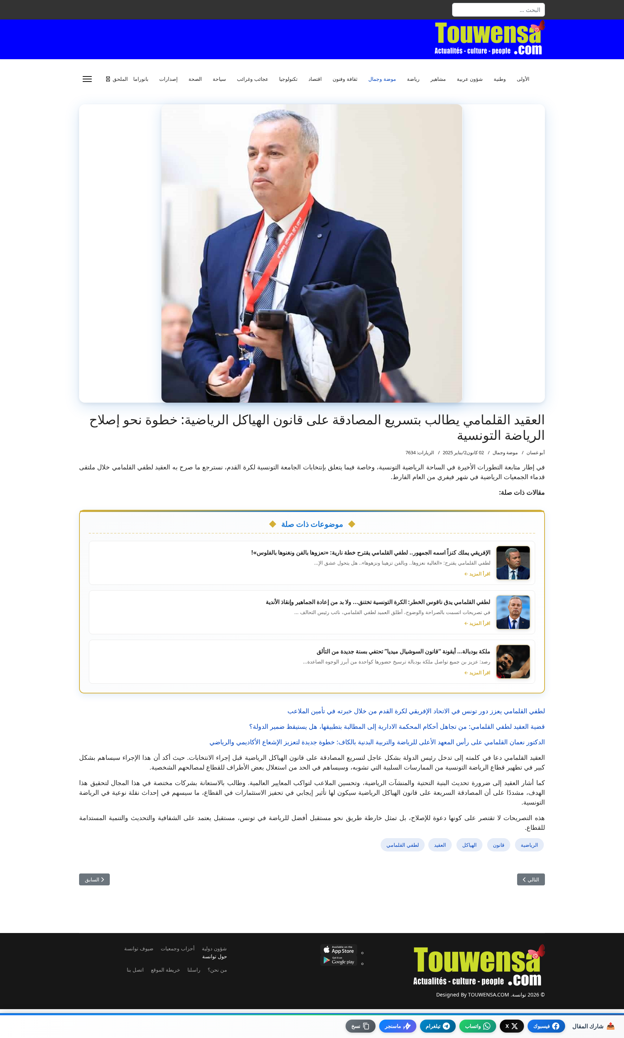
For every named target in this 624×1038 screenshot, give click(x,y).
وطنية (500, 79)
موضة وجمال (382, 79)
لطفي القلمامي (402, 844)
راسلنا (193, 969)
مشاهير (438, 79)
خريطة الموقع (165, 969)
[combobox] (498, 10)
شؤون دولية (214, 948)
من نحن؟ (217, 969)
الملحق (120, 79)
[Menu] (87, 79)
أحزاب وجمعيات (178, 948)
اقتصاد (315, 79)
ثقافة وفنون (345, 79)
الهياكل (469, 844)
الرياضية (529, 844)
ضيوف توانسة (138, 948)
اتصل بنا (135, 969)
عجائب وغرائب (252, 79)
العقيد (440, 844)
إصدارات (168, 79)
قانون (498, 844)
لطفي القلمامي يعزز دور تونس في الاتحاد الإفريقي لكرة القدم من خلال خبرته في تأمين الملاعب (416, 710)
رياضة (413, 79)
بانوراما (140, 79)
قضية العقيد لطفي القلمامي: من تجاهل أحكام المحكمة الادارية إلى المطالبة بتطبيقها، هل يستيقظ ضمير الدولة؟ (397, 726)
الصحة (195, 79)
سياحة (219, 79)
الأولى (523, 79)
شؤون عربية (470, 79)
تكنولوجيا (288, 79)
